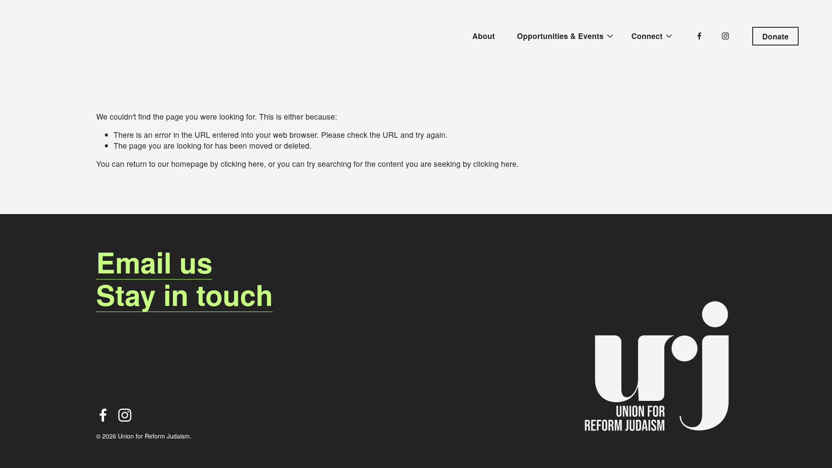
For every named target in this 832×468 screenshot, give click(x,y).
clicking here (242, 163)
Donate (775, 36)
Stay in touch (184, 294)
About (483, 35)
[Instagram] (725, 36)
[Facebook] (699, 36)
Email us (154, 262)
